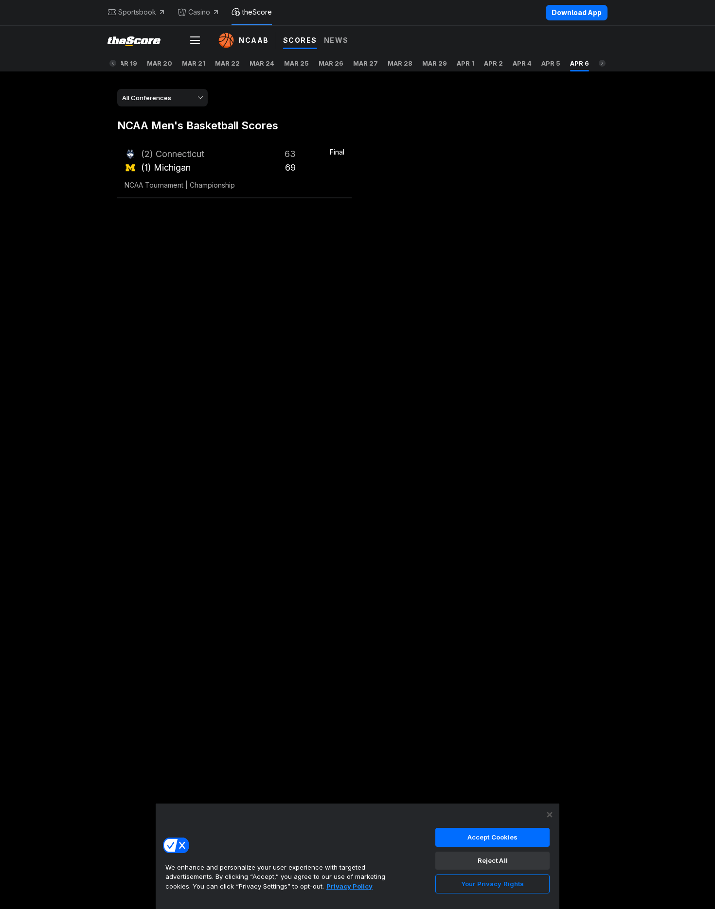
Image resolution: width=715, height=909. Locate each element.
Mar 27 (365, 63)
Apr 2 (493, 63)
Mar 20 (159, 63)
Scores (300, 40)
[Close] (550, 815)
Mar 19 (125, 63)
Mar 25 (296, 63)
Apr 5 (550, 63)
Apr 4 (522, 63)
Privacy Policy (349, 886)
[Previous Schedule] (112, 63)
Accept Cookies (492, 837)
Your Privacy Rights (492, 884)
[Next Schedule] (602, 63)
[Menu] (195, 40)
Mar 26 (331, 63)
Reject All (493, 860)
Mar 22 (227, 63)
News (336, 40)
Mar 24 (262, 63)
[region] (357, 856)
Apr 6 (579, 63)
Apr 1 (465, 63)
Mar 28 (400, 63)
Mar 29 (434, 63)
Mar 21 (193, 63)
